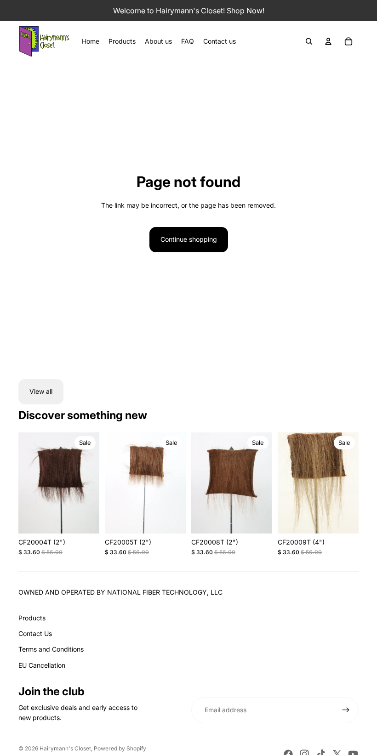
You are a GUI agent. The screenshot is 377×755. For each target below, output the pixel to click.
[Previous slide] (25, 483)
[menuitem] (90, 41)
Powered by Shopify (120, 748)
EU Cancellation (41, 665)
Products (32, 618)
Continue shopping (188, 239)
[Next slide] (92, 483)
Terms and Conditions (51, 649)
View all (40, 391)
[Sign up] (345, 710)
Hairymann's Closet (65, 748)
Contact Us (35, 633)
